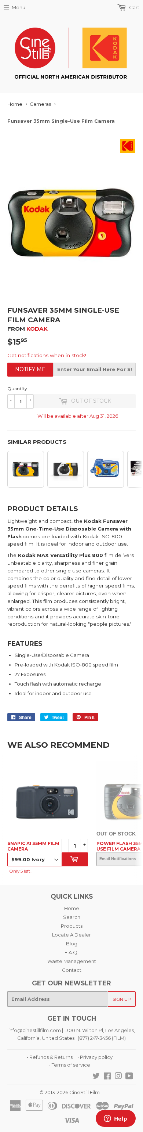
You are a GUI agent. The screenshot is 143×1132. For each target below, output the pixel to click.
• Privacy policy (95, 1057)
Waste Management (71, 961)
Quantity (17, 388)
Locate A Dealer (71, 935)
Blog (71, 943)
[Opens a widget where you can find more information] (115, 1119)
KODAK (37, 328)
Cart (133, 7)
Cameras (40, 104)
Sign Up (122, 999)
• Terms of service (69, 1065)
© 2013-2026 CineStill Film (70, 1092)
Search (71, 917)
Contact (71, 970)
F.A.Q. (71, 952)
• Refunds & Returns (50, 1057)
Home (14, 104)
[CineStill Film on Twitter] (96, 1077)
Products (71, 926)
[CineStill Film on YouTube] (129, 1077)
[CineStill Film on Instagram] (118, 1077)
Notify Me (30, 369)
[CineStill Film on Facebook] (107, 1077)
